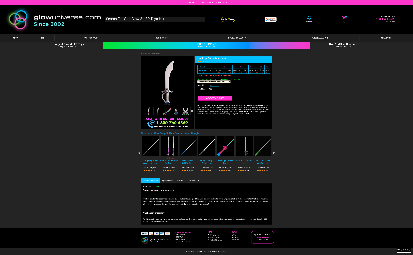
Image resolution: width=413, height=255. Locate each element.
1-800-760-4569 (385, 19)
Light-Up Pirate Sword (152, 53)
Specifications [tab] (167, 181)
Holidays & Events (237, 38)
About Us (212, 234)
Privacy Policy (214, 239)
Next (274, 153)
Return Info (235, 237)
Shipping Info (236, 236)
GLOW (15, 38)
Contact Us (235, 239)
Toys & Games (161, 38)
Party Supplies (91, 38)
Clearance (386, 38)
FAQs (233, 234)
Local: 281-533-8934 (388, 22)
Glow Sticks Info (214, 236)
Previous (139, 153)
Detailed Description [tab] (150, 181)
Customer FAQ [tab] (193, 181)
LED (43, 38)
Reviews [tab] (180, 181)
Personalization (319, 38)
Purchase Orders (215, 237)
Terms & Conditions (216, 241)
